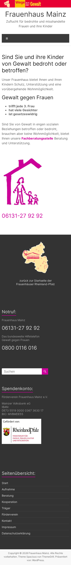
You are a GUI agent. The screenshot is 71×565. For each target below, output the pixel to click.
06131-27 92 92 (22, 215)
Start (5, 483)
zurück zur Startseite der (36, 280)
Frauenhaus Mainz (35, 14)
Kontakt (7, 520)
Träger (6, 508)
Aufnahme (8, 489)
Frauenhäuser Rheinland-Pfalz (35, 284)
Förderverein (10, 514)
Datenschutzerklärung (16, 533)
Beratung (8, 495)
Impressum (9, 527)
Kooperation (9, 501)
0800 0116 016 (19, 348)
